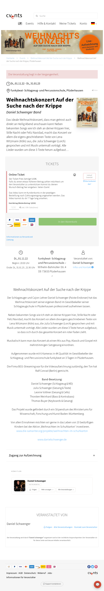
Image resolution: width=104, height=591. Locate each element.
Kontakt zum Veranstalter (85, 527)
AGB (21, 573)
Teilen (95, 90)
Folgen (34, 489)
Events (22, 58)
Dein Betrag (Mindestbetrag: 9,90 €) (22, 203)
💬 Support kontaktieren (52, 584)
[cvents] (17, 16)
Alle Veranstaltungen (65, 489)
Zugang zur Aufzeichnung (25, 455)
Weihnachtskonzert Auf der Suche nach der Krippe (51, 58)
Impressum (11, 573)
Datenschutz (30, 573)
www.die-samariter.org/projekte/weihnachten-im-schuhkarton (52, 431)
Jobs (49, 573)
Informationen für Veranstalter (21, 577)
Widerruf (42, 573)
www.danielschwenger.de (52, 439)
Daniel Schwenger (37, 481)
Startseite (10, 58)
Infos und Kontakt (82, 267)
